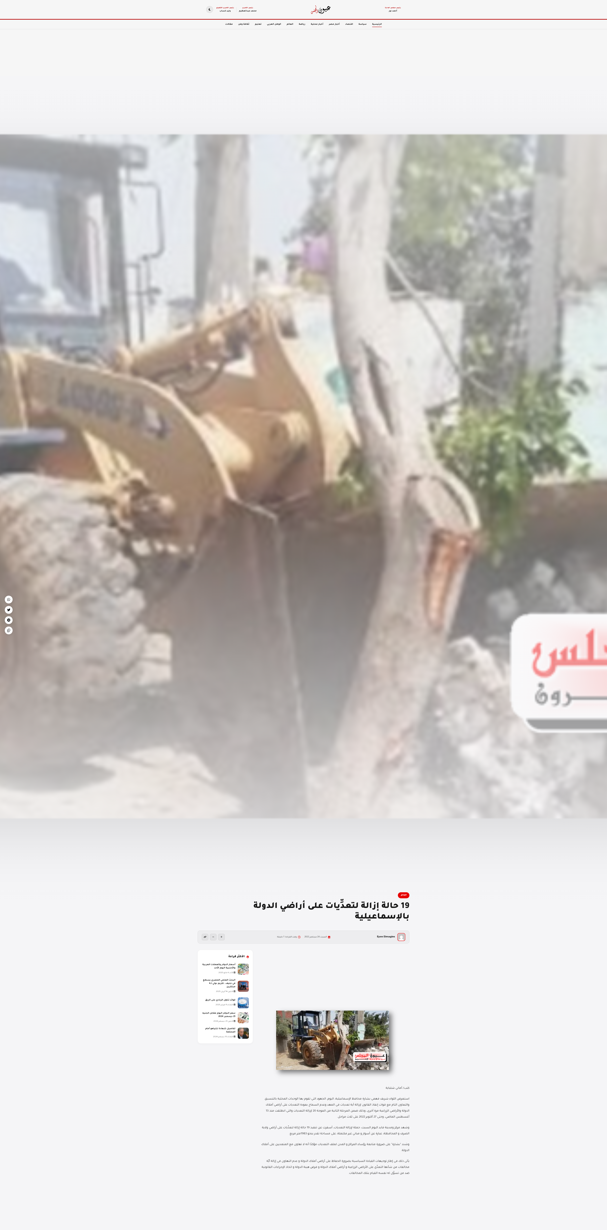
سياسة (363, 24)
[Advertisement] (512, 50)
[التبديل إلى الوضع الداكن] (209, 9)
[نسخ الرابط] (205, 937)
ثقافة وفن (243, 24)
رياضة (302, 24)
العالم (290, 24)
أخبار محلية (317, 24)
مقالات (229, 24)
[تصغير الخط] (213, 937)
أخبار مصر (334, 24)
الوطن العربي (274, 24)
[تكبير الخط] (221, 937)
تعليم (258, 24)
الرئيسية (377, 24)
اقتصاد (349, 24)
